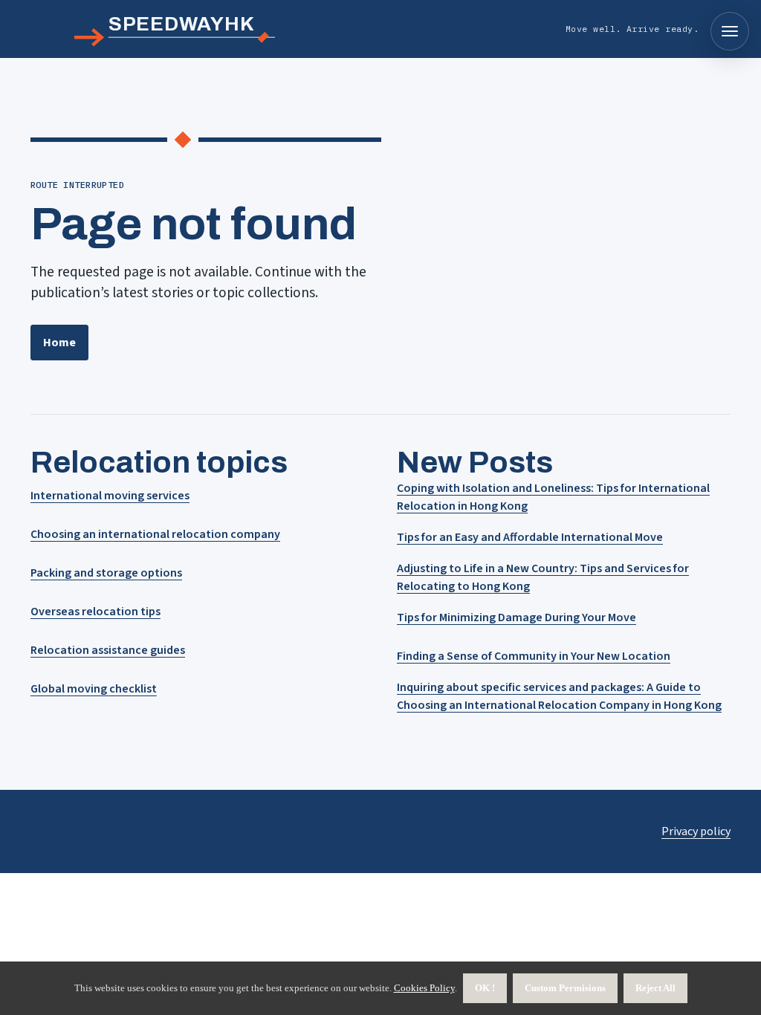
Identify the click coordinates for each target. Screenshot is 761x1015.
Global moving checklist (93, 689)
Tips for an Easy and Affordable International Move (530, 537)
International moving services (110, 495)
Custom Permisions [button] (565, 987)
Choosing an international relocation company (155, 534)
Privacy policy (696, 831)
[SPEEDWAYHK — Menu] (729, 31)
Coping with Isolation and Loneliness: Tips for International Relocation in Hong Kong (553, 497)
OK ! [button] (485, 987)
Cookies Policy (424, 987)
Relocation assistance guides (107, 650)
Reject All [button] (655, 987)
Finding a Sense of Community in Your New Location (533, 656)
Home (59, 342)
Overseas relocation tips (95, 611)
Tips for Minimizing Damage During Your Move (516, 617)
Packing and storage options (106, 573)
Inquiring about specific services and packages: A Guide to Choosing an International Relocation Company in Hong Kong (559, 696)
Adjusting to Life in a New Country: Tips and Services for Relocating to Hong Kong (543, 577)
